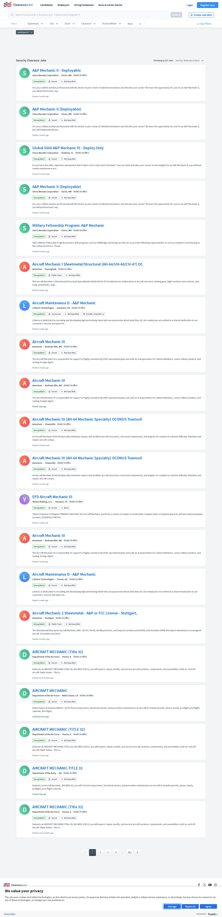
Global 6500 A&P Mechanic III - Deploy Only (68, 147)
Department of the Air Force (45, 656)
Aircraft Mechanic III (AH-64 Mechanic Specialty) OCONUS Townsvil (87, 419)
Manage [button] (172, 906)
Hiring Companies (84, 5)
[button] (35, 24)
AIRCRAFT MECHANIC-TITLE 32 (57, 768)
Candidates (46, 5)
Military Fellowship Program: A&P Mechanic (68, 225)
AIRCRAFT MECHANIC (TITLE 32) (58, 729)
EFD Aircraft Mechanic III (52, 496)
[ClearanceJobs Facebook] (199, 884)
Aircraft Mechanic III (48, 341)
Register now (207, 5)
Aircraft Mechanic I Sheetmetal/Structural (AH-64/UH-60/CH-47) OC (87, 264)
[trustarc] (212, 914)
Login (190, 5)
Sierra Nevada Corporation (45, 75)
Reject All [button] (190, 906)
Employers (63, 5)
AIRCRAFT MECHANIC (49, 690)
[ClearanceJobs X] (204, 884)
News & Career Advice (110, 5)
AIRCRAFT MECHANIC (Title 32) (57, 651)
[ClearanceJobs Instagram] (215, 884)
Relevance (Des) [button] (192, 60)
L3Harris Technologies (43, 307)
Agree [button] (208, 906)
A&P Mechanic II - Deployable (56, 70)
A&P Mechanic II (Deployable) (56, 109)
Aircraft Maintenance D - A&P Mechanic (64, 302)
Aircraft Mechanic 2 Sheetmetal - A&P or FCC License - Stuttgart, (84, 613)
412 (129, 852)
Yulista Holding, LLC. (42, 501)
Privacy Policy (9, 914)
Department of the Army (44, 773)
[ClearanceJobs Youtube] (210, 884)
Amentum (37, 269)
